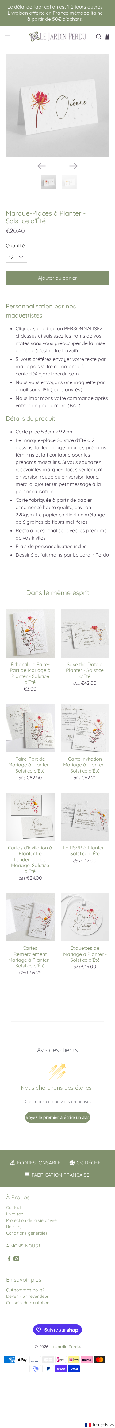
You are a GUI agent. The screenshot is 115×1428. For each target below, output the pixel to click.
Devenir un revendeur (27, 1296)
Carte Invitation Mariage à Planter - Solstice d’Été (85, 764)
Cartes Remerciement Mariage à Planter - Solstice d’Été (30, 957)
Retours (13, 1226)
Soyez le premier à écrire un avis (58, 1117)
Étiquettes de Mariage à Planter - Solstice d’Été (85, 954)
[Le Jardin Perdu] (57, 36)
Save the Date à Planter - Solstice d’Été (85, 670)
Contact (13, 1207)
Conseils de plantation (27, 1302)
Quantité (15, 245)
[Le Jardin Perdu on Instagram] (16, 1260)
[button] (99, 1425)
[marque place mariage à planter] (57, 105)
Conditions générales (27, 1233)
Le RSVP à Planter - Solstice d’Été (85, 850)
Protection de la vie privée (31, 1220)
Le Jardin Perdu (64, 1346)
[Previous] (41, 165)
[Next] (73, 165)
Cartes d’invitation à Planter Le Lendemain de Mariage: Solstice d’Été (30, 859)
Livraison (14, 1214)
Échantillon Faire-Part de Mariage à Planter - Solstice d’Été (30, 673)
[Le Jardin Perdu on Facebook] (9, 1260)
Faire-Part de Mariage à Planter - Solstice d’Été (30, 764)
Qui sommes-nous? (25, 1290)
